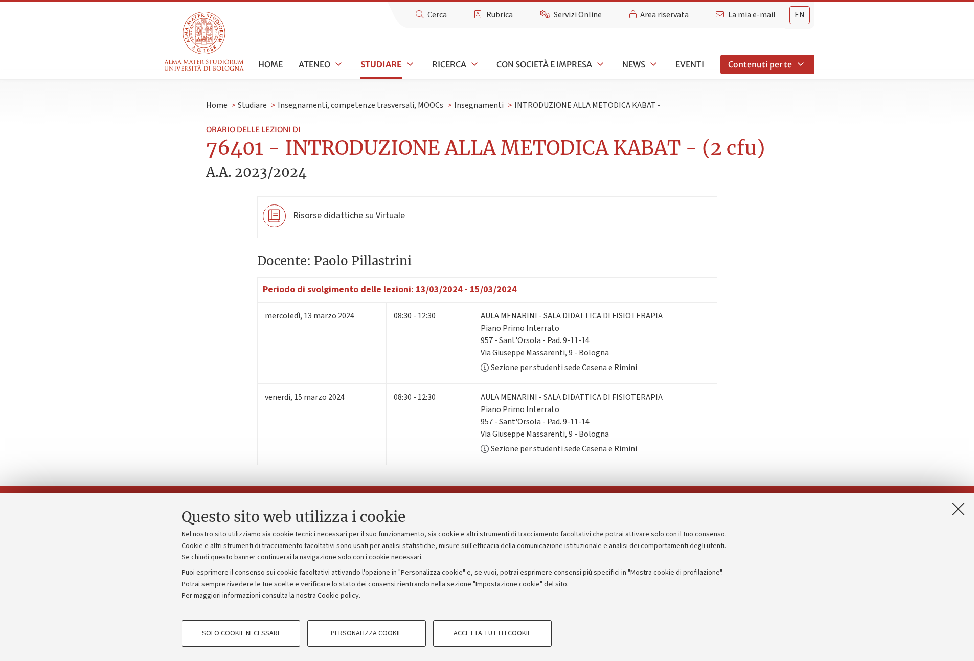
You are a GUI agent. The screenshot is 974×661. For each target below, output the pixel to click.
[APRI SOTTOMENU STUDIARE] (409, 64)
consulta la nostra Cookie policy (310, 595)
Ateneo (314, 64)
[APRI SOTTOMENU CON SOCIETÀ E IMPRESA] (599, 64)
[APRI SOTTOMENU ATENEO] (337, 64)
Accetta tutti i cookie (492, 633)
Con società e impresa (544, 64)
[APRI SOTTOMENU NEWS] (652, 64)
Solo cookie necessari (240, 633)
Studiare (381, 64)
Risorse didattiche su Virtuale (349, 215)
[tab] (799, 15)
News (633, 64)
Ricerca (449, 64)
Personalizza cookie (366, 633)
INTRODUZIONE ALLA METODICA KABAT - (587, 105)
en (800, 14)
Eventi (689, 64)
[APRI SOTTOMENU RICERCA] (473, 64)
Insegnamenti (479, 105)
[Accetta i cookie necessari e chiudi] (958, 508)
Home (270, 64)
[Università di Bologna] (205, 41)
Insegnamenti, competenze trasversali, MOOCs (360, 105)
